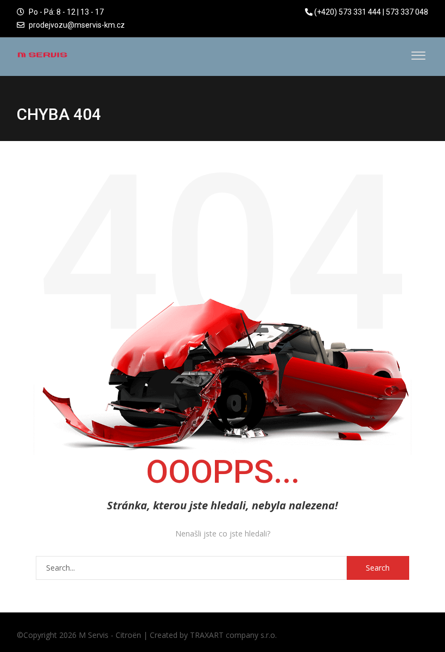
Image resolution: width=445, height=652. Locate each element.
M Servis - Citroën (110, 635)
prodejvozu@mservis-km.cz (77, 25)
